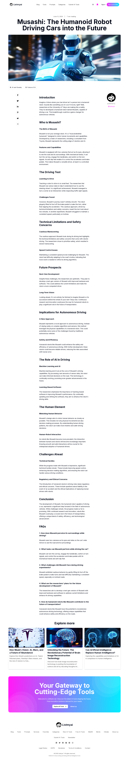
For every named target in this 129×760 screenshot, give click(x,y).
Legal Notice (43, 748)
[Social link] (18, 95)
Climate (106, 732)
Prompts (52, 4)
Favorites (46, 732)
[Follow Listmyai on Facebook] (63, 743)
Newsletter (71, 737)
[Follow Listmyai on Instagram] (72, 743)
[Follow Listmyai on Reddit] (69, 743)
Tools (44, 4)
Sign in (103, 4)
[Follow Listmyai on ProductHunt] (66, 743)
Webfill (90, 732)
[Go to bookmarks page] (97, 4)
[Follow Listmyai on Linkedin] (56, 743)
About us (73, 706)
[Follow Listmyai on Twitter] (59, 743)
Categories (61, 4)
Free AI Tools (80, 732)
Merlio (98, 732)
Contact (87, 748)
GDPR (53, 748)
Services (36, 732)
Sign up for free (113, 4)
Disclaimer (61, 748)
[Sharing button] (18, 124)
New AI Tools (67, 732)
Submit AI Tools (74, 4)
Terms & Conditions (75, 748)
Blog (38, 4)
